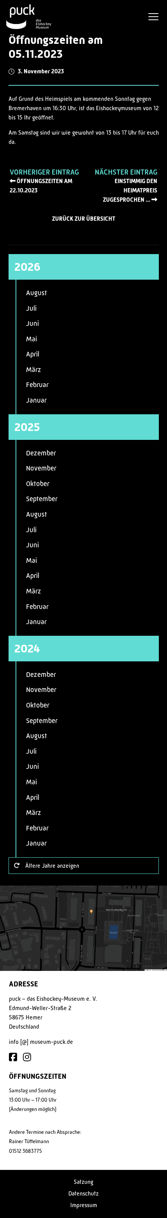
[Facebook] (13, 1057)
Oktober (37, 484)
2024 (27, 648)
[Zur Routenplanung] (83, 928)
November (41, 468)
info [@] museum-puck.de (41, 1041)
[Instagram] (27, 1057)
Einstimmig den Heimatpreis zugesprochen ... (130, 190)
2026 (27, 266)
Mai (31, 339)
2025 (27, 427)
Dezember (41, 453)
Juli (31, 308)
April (32, 354)
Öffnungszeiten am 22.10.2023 (41, 186)
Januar (36, 400)
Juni (32, 323)
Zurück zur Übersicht (83, 218)
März (33, 370)
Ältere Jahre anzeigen (52, 865)
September (41, 499)
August (36, 293)
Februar (37, 385)
